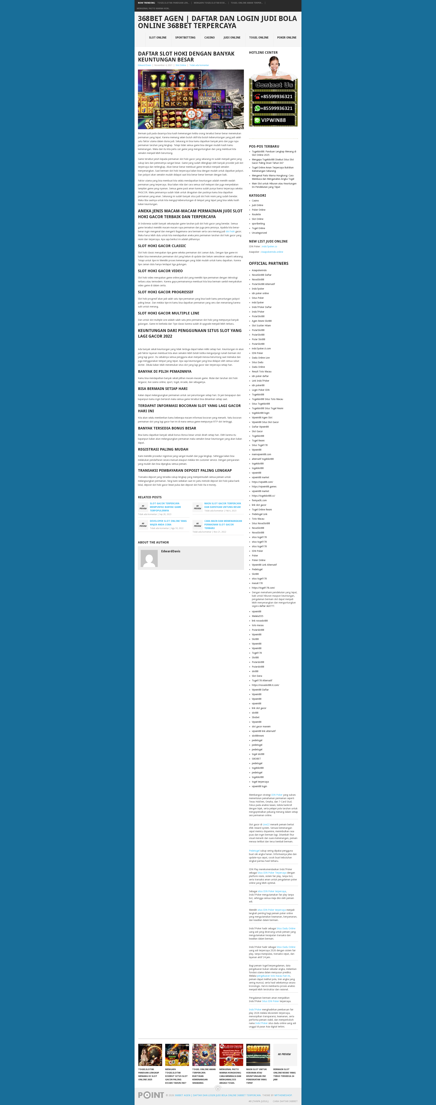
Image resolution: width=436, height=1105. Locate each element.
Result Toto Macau (261, 371)
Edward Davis (144, 65)
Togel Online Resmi (262, 509)
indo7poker (258, 302)
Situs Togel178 (260, 445)
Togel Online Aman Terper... (247, 3)
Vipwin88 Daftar (260, 689)
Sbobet (255, 717)
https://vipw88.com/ (262, 482)
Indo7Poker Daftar (262, 307)
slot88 (255, 671)
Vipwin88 (256, 449)
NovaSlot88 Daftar (261, 275)
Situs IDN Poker (270, 1001)
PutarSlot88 (258, 316)
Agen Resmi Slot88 (262, 321)
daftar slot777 (266, 606)
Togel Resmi (258, 440)
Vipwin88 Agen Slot (262, 417)
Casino (209, 37)
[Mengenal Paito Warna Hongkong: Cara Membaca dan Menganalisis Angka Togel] (231, 1055)
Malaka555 (257, 616)
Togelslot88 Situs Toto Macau (267, 399)
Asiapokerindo (259, 270)
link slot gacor (259, 505)
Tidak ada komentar (199, 65)
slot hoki (230, 231)
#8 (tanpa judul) (259, 1101)
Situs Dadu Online (286, 928)
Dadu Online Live (261, 357)
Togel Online (258, 37)
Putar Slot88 (258, 339)
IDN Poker (257, 353)
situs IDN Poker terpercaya (272, 891)
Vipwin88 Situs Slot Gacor (265, 422)
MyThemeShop (283, 1095)
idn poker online (260, 293)
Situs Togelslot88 (261, 403)
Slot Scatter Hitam (261, 325)
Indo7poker (258, 288)
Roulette (256, 214)
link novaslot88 (260, 620)
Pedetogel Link (259, 514)
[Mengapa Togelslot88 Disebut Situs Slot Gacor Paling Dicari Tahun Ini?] (177, 1055)
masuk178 (257, 583)
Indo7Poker (258, 311)
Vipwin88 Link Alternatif (264, 564)
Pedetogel (257, 569)
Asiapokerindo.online (272, 252)
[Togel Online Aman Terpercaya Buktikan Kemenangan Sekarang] (204, 1055)
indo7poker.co (269, 246)
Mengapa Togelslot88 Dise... (210, 3)
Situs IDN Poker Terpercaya (272, 872)
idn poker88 (258, 385)
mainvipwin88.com (261, 454)
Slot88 (255, 574)
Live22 (266, 824)
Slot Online (157, 37)
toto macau (258, 625)
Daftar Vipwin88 (260, 426)
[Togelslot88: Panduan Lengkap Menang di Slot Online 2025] (150, 1055)
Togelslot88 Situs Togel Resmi (267, 408)
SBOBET (256, 758)
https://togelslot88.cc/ (263, 495)
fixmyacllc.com (259, 500)
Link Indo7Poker (260, 380)
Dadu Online (258, 367)
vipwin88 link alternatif (264, 731)
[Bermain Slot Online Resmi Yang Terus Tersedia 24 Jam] (285, 1055)
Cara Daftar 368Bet (285, 1101)
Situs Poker (258, 298)
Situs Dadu (257, 362)
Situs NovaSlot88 (261, 523)
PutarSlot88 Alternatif (263, 284)
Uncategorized (259, 232)
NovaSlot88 (258, 279)
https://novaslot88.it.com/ (265, 685)
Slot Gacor (257, 431)
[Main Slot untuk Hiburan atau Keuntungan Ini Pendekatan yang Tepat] (258, 1055)
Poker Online (286, 37)
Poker (255, 555)
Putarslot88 (258, 630)
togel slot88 (258, 754)
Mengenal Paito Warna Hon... (153, 8)
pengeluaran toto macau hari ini (273, 975)
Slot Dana (257, 676)
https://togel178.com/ (263, 587)
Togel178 (257, 653)
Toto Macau (258, 518)
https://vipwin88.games (264, 486)
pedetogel (257, 740)
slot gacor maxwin (261, 726)
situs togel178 (259, 537)
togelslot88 (258, 463)
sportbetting (185, 37)
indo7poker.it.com (261, 348)
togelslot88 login (260, 413)
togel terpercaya (260, 781)
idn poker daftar (260, 376)
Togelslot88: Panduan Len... (173, 3)
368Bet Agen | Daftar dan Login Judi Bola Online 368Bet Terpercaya (217, 22)
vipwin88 (256, 472)
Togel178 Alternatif (262, 680)
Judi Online (232, 37)
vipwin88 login (259, 786)
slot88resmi (258, 735)
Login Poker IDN (260, 390)
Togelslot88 (258, 394)
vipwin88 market (260, 477)
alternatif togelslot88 (263, 459)
